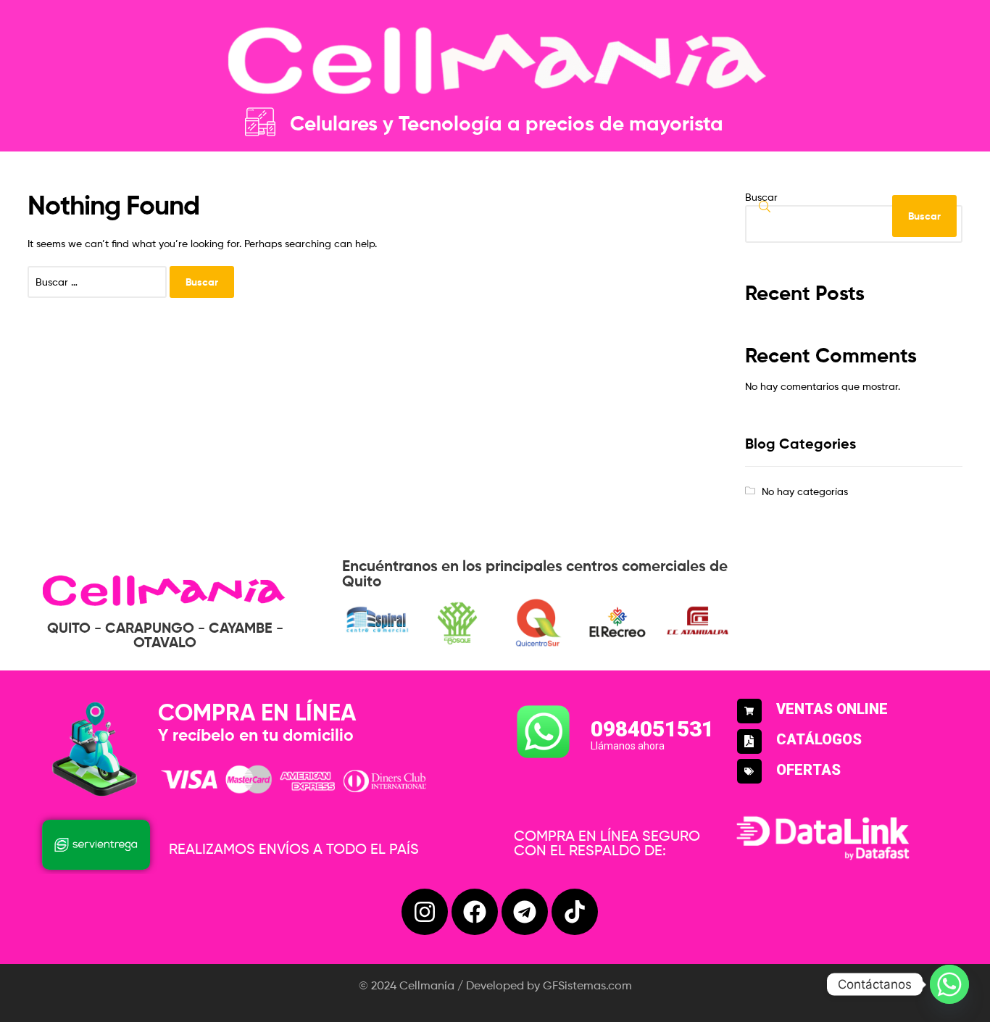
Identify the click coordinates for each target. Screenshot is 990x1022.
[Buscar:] (99, 281)
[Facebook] (475, 912)
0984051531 (652, 728)
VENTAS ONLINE (832, 709)
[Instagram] (425, 912)
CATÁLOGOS (819, 739)
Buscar (761, 197)
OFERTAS (808, 769)
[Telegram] (525, 912)
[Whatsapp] (949, 984)
